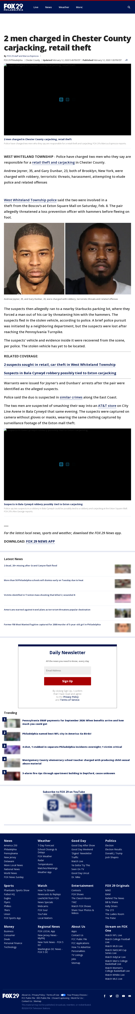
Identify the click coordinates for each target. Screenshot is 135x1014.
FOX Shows (77, 894)
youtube (123, 996)
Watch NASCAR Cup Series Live (115, 951)
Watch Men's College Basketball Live (116, 962)
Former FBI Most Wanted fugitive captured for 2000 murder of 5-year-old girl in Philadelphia (52, 624)
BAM (107, 894)
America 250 (10, 845)
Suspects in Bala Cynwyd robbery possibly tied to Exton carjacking (43, 504)
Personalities (78, 951)
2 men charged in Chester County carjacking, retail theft (38, 139)
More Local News (13, 865)
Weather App (45, 872)
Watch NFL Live (113, 935)
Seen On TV (77, 869)
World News (10, 873)
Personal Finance (13, 943)
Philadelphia (10, 849)
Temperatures (45, 864)
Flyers (7, 902)
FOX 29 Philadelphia (13, 60)
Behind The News (114, 898)
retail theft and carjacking (53, 162)
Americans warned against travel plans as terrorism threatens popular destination (47, 609)
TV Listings (77, 955)
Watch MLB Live (114, 946)
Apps (74, 931)
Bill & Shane (111, 902)
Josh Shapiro (112, 857)
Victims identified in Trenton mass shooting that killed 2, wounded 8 (39, 594)
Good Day (78, 841)
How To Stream (46, 890)
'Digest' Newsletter (81, 853)
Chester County (33, 60)
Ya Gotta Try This (80, 865)
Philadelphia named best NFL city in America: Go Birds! (56, 733)
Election (109, 845)
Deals (7, 939)
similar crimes (71, 397)
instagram (117, 996)
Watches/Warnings (48, 868)
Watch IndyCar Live (115, 957)
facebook (104, 996)
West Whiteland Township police (30, 200)
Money (9, 926)
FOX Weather (45, 856)
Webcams (43, 906)
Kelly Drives (111, 906)
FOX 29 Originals (117, 886)
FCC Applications (80, 943)
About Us (78, 926)
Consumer (9, 935)
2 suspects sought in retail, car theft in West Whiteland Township (60, 364)
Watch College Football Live (117, 941)
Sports (9, 886)
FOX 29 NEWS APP (40, 541)
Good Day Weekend (82, 849)
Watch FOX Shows (81, 906)
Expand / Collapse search (129, 7)
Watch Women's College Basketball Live (117, 969)
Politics (110, 841)
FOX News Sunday (14, 877)
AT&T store (107, 405)
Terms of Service (69, 699)
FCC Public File (79, 939)
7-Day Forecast (46, 845)
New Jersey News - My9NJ (48, 937)
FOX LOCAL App (46, 931)
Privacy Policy (71, 696)
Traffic (74, 857)
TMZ (74, 902)
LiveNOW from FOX (48, 898)
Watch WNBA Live (115, 974)
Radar (41, 860)
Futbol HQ (9, 894)
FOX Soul (42, 910)
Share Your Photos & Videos (82, 912)
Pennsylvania (11, 853)
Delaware (9, 861)
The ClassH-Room (81, 898)
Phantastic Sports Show (16, 890)
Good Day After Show (83, 845)
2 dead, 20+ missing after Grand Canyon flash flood (30, 565)
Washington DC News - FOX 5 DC (50, 950)
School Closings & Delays (47, 851)
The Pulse (110, 918)
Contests (76, 890)
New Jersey (10, 857)
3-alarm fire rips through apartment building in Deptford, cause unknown (68, 773)
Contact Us (77, 935)
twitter (111, 996)
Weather (44, 841)
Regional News (49, 926)
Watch (42, 886)
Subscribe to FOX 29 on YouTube (64, 792)
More (79, 7)
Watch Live (77, 861)
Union (7, 914)
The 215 (109, 910)
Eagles (7, 898)
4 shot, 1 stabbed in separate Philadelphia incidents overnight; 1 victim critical (72, 746)
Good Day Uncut (80, 873)
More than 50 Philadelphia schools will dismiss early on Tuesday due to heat (43, 580)
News (8, 841)
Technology (10, 947)
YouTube (42, 914)
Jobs (73, 959)
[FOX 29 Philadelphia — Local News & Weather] (15, 7)
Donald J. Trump (113, 853)
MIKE (108, 890)
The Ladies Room (114, 914)
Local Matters (45, 918)
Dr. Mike (75, 877)
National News (12, 869)
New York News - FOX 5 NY (50, 944)
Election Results (113, 849)
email (129, 996)
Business (9, 931)
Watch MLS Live (113, 978)
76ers (7, 910)
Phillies (7, 906)
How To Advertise (81, 947)
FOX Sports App (12, 918)
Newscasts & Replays (49, 894)
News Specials (45, 902)
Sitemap (75, 962)
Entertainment (82, 886)
